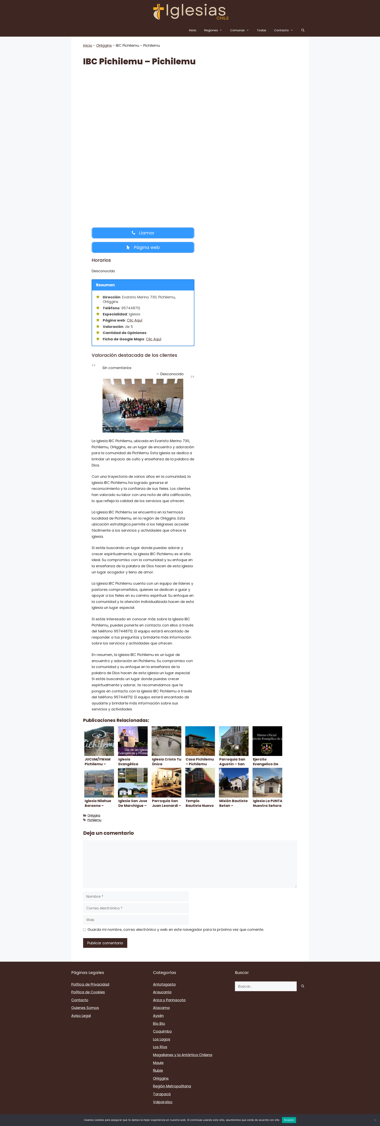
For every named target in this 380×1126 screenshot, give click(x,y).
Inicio (192, 30)
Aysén (158, 1015)
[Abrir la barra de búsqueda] (303, 30)
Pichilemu (94, 820)
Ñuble (158, 1070)
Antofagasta (164, 984)
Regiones (211, 30)
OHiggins (104, 45)
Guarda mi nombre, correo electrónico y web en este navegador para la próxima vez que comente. (175, 929)
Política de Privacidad (90, 984)
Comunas (237, 30)
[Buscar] (303, 986)
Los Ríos (160, 1046)
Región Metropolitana (172, 1086)
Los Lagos (161, 1039)
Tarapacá (162, 1094)
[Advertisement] (190, 101)
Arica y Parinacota (169, 1000)
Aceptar (289, 1119)
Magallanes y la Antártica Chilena (182, 1054)
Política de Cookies (88, 992)
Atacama (161, 1007)
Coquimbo (162, 1031)
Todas (261, 30)
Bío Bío (159, 1023)
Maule (158, 1062)
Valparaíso (162, 1101)
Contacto (281, 30)
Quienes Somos (85, 1007)
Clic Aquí (134, 320)
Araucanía (162, 992)
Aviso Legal (81, 1015)
